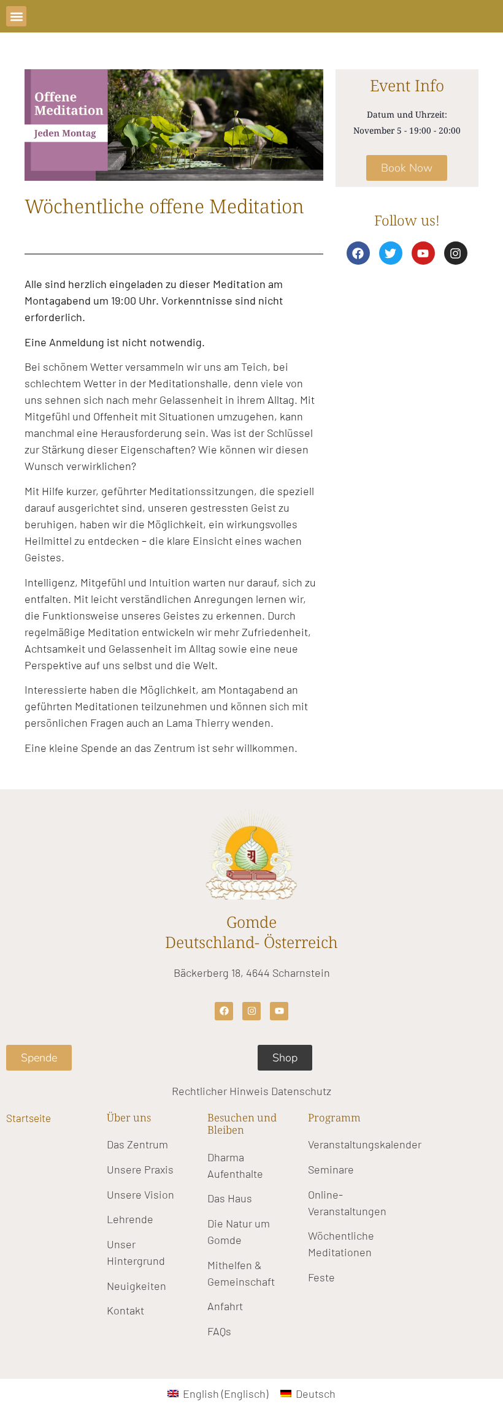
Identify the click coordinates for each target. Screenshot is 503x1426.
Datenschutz (301, 1091)
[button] (16, 16)
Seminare (331, 1169)
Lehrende (130, 1219)
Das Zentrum (137, 1144)
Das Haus (229, 1198)
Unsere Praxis (140, 1169)
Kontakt (125, 1310)
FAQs (219, 1331)
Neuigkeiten (136, 1285)
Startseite (28, 1118)
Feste (321, 1277)
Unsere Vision (140, 1194)
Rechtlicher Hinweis (220, 1091)
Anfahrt (225, 1306)
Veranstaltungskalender (364, 1144)
